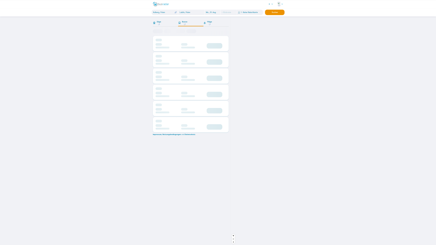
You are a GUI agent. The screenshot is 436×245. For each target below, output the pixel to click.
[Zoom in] (233, 235)
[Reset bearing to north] (233, 242)
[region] (258, 131)
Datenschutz (190, 112)
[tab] (165, 23)
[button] (212, 12)
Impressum (157, 112)
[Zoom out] (233, 239)
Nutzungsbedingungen (171, 112)
